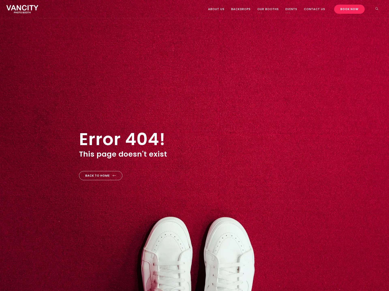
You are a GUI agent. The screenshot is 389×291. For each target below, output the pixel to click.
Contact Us (314, 9)
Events (291, 9)
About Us (216, 9)
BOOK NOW (349, 9)
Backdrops (240, 9)
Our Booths (268, 9)
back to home (97, 176)
